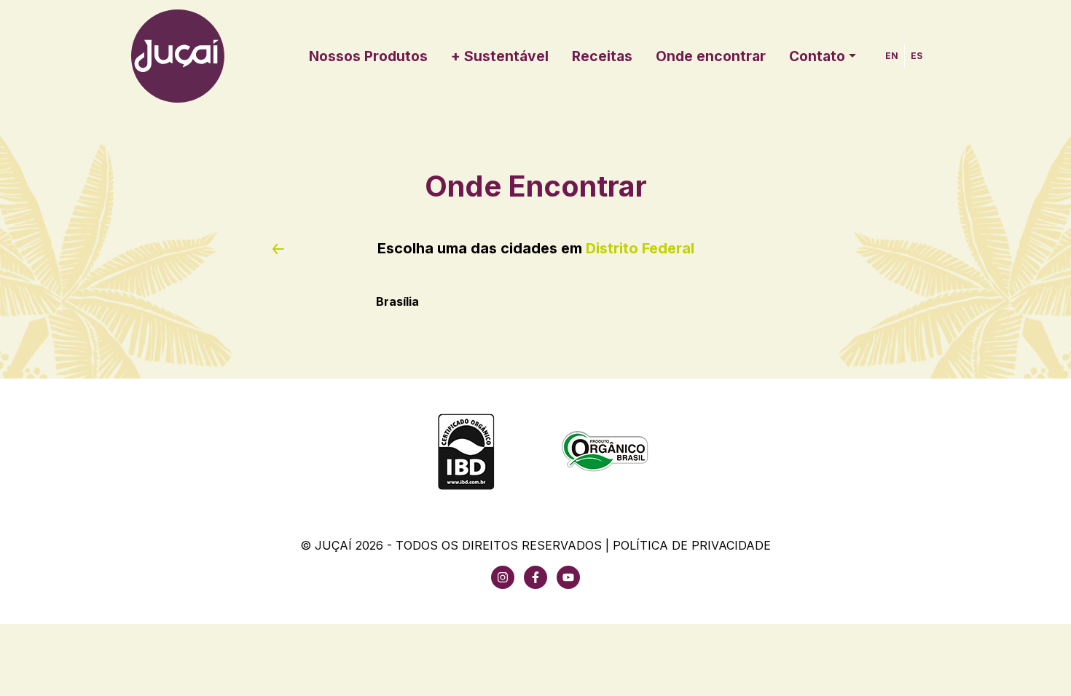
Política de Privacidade (692, 545)
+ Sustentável (500, 56)
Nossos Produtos (368, 56)
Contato (817, 56)
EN (891, 55)
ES (916, 55)
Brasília (397, 301)
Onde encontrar (711, 56)
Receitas (602, 56)
